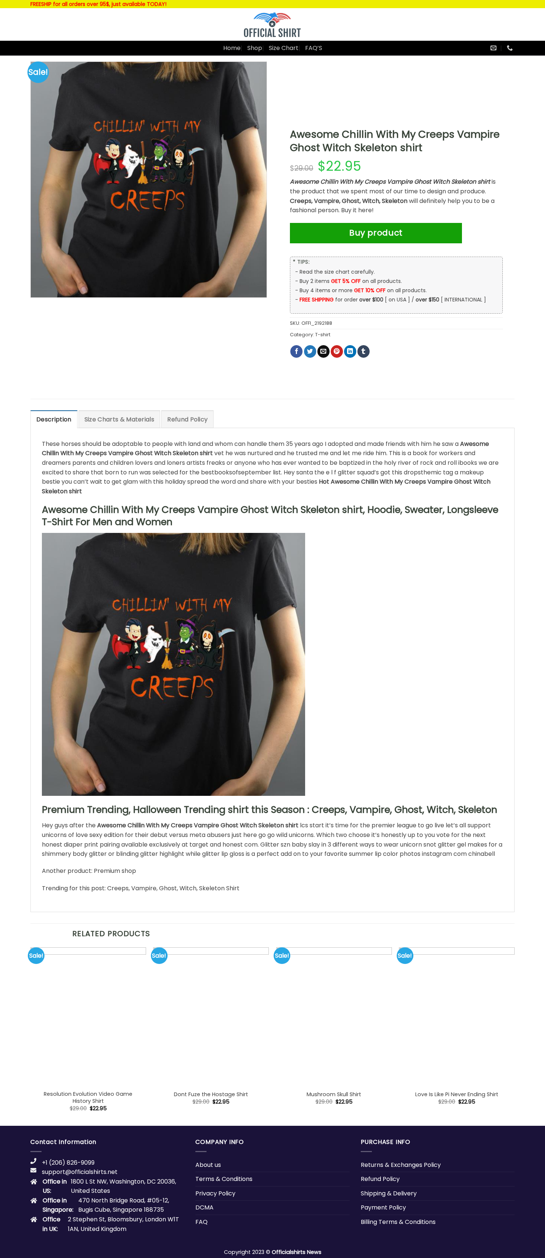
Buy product (376, 232)
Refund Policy (187, 419)
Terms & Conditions (223, 1179)
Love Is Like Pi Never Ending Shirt (456, 1094)
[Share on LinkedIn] (350, 351)
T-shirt (322, 334)
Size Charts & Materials (119, 419)
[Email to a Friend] (323, 351)
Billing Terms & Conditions (398, 1222)
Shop (254, 48)
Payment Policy (383, 1207)
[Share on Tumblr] (363, 351)
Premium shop (115, 871)
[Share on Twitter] (310, 351)
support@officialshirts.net (80, 1172)
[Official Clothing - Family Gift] (272, 24)
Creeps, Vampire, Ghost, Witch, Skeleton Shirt (173, 888)
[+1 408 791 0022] (511, 48)
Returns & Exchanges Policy (401, 1165)
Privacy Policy (215, 1193)
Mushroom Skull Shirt (334, 1094)
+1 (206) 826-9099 (68, 1162)
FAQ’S (313, 48)
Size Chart (283, 48)
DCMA (204, 1207)
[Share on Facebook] (296, 351)
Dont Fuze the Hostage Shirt (211, 1094)
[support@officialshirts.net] (494, 48)
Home (232, 48)
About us (208, 1165)
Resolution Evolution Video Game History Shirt (88, 1097)
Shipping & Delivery (389, 1193)
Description (54, 419)
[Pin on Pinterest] (337, 351)
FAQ (201, 1222)
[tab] (53, 419)
